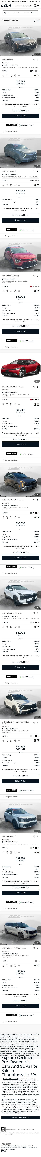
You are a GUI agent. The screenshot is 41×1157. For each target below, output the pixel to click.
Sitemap (20, 1145)
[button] (6, 1)
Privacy (24, 1145)
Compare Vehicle (11, 131)
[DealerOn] (6, 1144)
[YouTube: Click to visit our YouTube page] (3, 1151)
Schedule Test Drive (21, 111)
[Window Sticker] (38, 75)
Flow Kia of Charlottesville (10, 1079)
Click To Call (21, 116)
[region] (20, 95)
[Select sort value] (37, 20)
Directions (16, 1)
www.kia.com (12, 1149)
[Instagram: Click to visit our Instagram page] (5, 1151)
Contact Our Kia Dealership (20, 1117)
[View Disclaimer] (19, 76)
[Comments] (35, 75)
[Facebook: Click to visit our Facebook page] (1, 1151)
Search (33, 13)
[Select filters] (34, 20)
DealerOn (14, 1145)
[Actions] (37, 59)
